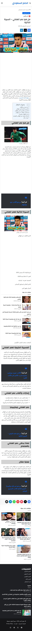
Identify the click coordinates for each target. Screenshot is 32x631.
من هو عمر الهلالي (24, 107)
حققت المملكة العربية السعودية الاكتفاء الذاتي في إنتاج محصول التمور (17, 605)
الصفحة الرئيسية (22, 623)
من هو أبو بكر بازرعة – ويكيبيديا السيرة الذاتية (12, 306)
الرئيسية (27, 9)
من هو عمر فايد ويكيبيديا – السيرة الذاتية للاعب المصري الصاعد (16, 488)
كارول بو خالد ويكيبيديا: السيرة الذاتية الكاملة (8, 546)
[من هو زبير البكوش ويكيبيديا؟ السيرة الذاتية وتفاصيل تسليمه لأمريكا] (24, 549)
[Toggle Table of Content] (27, 105)
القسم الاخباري (27, 571)
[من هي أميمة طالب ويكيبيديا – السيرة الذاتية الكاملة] (24, 532)
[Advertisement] (16, 70)
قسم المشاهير (21, 9)
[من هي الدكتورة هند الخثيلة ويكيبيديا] (26, 328)
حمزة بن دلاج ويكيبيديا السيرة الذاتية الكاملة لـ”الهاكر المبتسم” (8, 539)
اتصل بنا (15, 623)
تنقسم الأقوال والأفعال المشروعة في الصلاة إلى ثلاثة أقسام (16, 594)
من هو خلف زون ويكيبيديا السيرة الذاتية (12, 319)
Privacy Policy (9, 623)
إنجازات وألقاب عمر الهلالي (22, 112)
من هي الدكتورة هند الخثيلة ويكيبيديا (12, 326)
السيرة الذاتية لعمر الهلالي (22, 109)
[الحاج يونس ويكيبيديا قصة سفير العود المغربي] (26, 299)
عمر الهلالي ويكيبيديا (23, 114)
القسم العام (28, 579)
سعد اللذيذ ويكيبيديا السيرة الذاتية (13, 333)
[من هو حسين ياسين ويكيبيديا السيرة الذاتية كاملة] (24, 516)
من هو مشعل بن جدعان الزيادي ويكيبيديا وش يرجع (11, 611)
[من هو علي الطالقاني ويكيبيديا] (8, 516)
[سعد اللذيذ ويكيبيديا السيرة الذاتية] (26, 335)
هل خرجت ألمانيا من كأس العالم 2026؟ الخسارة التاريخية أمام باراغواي (17, 313)
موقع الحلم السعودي (24, 98)
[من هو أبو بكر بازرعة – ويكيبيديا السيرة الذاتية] (26, 307)
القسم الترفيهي (27, 574)
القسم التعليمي (27, 576)
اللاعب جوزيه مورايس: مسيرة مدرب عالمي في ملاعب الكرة (17, 375)
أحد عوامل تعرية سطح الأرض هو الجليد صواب (20, 590)
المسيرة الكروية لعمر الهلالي (21, 110)
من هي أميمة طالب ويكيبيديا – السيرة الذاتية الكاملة (24, 538)
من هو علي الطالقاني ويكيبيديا (10, 522)
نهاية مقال (25, 117)
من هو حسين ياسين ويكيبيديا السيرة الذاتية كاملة (24, 523)
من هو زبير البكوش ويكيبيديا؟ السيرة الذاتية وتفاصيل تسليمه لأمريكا (24, 555)
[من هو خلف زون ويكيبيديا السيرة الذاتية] (26, 321)
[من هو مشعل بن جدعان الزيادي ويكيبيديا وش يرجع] (26, 613)
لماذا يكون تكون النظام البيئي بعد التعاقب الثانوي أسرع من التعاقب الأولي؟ (17, 599)
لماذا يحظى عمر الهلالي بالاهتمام (20, 116)
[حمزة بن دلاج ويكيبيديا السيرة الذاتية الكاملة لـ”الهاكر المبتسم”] (8, 532)
